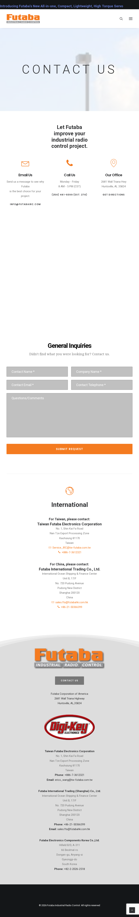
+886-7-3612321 (71, 552)
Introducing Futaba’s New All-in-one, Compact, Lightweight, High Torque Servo (61, 6)
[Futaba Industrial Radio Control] (23, 18)
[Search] (119, 18)
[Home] (69, 658)
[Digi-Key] (69, 727)
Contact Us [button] (69, 680)
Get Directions (114, 194)
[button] (130, 18)
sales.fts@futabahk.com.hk (71, 602)
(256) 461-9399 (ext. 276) (69, 194)
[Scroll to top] (132, 910)
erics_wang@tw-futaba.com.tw (73, 779)
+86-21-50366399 (71, 607)
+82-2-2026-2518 (74, 869)
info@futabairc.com (25, 204)
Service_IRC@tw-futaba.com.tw (71, 547)
